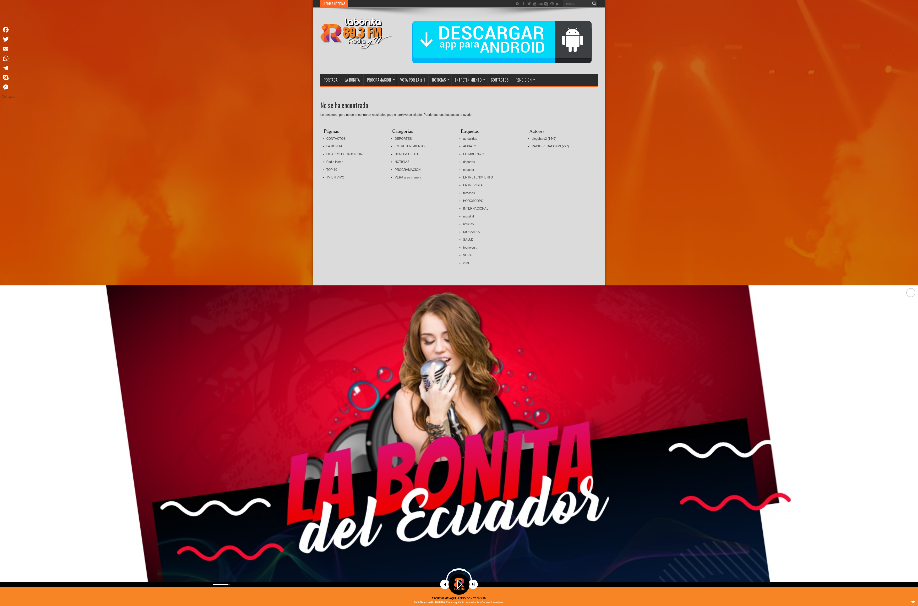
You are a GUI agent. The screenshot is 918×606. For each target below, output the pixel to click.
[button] (910, 445)
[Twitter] (8, 39)
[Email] (8, 49)
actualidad (470, 138)
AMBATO (469, 146)
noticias (468, 224)
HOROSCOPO (473, 201)
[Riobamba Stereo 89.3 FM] (356, 45)
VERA (467, 255)
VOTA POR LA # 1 (412, 80)
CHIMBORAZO (473, 154)
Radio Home (334, 162)
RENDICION (524, 80)
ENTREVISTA (473, 185)
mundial (468, 216)
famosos (469, 193)
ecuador (468, 170)
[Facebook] (8, 29)
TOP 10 (331, 170)
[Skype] (8, 77)
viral (466, 263)
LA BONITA (352, 80)
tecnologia (470, 247)
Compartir (8, 96)
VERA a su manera (408, 177)
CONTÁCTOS (499, 80)
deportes (469, 162)
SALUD (468, 239)
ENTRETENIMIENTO (468, 80)
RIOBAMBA (471, 232)
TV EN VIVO (335, 177)
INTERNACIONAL (475, 208)
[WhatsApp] (8, 58)
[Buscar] (594, 3)
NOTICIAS (439, 80)
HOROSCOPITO (406, 154)
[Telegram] (8, 68)
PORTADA (331, 80)
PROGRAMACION (379, 80)
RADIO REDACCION (546, 146)
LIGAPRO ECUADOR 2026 (345, 154)
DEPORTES (403, 138)
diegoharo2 (539, 138)
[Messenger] (8, 87)
